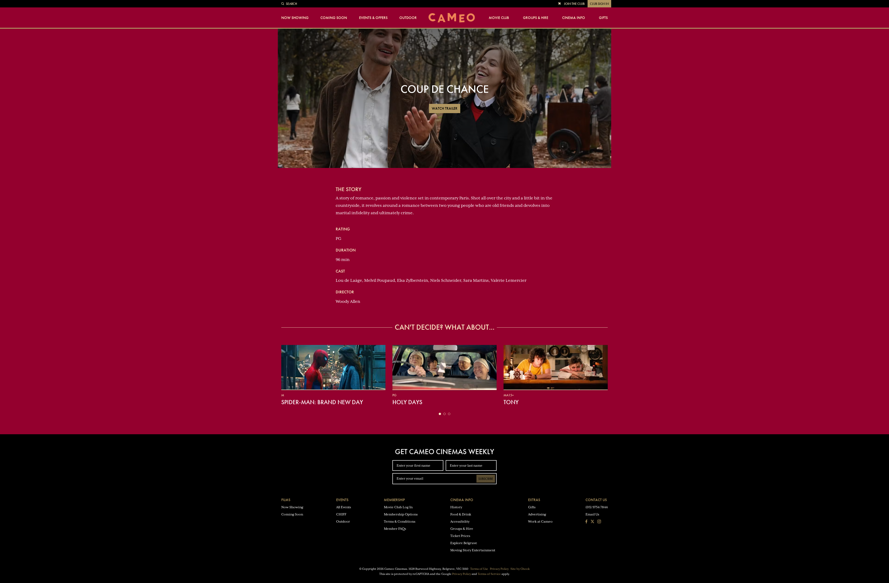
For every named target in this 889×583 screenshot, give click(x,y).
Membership (394, 499)
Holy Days (407, 402)
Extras (534, 499)
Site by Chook (520, 569)
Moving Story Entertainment (472, 550)
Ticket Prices (460, 536)
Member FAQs (395, 528)
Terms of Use (479, 569)
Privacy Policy (499, 569)
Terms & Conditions (399, 521)
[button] (440, 414)
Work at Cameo (540, 521)
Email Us (592, 514)
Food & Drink (460, 514)
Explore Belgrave (463, 543)
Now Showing (295, 18)
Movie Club (499, 18)
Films (285, 499)
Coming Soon (333, 18)
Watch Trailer (444, 108)
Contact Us (596, 499)
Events (342, 499)
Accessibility (460, 521)
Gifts (603, 18)
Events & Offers (373, 18)
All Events (343, 507)
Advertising (537, 514)
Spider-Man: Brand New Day (322, 402)
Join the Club (574, 4)
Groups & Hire (535, 18)
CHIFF (341, 514)
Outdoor (408, 18)
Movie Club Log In (398, 507)
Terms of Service (489, 574)
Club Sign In (599, 4)
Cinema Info (573, 18)
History (456, 507)
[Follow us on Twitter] (592, 522)
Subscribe (485, 479)
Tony (511, 402)
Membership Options (401, 514)
